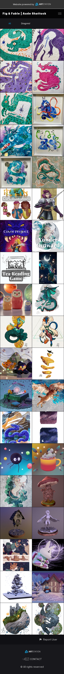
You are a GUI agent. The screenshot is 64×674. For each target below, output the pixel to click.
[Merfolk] (16, 317)
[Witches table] (16, 381)
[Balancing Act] (48, 349)
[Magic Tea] (48, 445)
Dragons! (25, 23)
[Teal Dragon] (48, 285)
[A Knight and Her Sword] (48, 190)
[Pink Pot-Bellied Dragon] (48, 62)
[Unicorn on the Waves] (16, 477)
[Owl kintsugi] (16, 285)
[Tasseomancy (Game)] (16, 254)
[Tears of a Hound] (48, 604)
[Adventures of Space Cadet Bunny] (48, 541)
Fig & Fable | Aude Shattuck (24, 13)
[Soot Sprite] (16, 445)
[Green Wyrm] (16, 94)
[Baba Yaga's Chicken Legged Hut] (16, 509)
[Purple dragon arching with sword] (48, 30)
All (10, 23)
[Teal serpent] (16, 30)
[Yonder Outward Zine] (48, 222)
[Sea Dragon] (16, 413)
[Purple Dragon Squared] (16, 62)
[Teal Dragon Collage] (16, 158)
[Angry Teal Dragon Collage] (16, 126)
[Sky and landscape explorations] (48, 413)
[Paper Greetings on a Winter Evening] (48, 573)
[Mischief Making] (16, 573)
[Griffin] (48, 381)
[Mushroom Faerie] (48, 477)
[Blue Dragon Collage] (48, 126)
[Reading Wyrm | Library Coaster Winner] (48, 158)
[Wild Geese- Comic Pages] (16, 541)
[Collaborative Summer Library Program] (16, 190)
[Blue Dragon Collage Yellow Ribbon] (48, 94)
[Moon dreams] (48, 254)
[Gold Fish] (16, 349)
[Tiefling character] (48, 317)
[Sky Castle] (16, 604)
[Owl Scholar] (48, 509)
